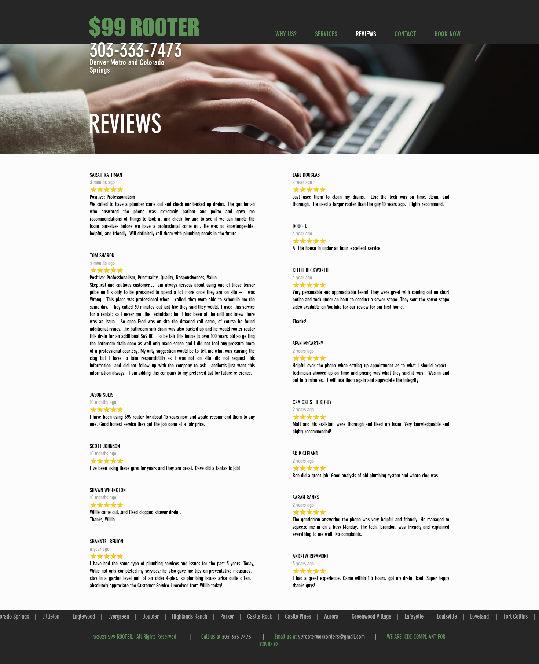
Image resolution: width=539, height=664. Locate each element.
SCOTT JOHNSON (105, 446)
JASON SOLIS (101, 395)
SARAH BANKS (306, 497)
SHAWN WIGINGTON (108, 490)
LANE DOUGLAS (306, 175)
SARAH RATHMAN (106, 175)
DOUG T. (300, 226)
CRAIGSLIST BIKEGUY (312, 402)
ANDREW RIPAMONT (311, 556)
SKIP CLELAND (305, 453)
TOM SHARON (102, 255)
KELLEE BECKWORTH (311, 270)
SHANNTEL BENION (106, 541)
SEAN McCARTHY (308, 343)
